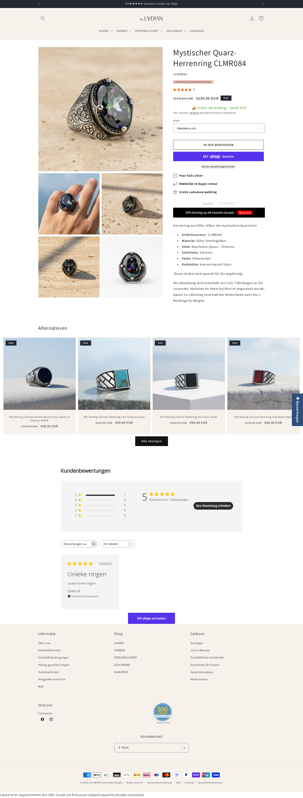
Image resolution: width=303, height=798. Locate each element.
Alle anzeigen (151, 441)
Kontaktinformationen (210, 782)
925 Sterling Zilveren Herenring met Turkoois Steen (114, 417)
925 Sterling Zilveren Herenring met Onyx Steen (188, 417)
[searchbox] (75, 544)
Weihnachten (199, 679)
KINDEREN (121, 672)
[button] (42, 18)
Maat (176, 120)
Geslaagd (196, 643)
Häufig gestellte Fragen (53, 665)
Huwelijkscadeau (201, 672)
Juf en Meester (200, 650)
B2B (40, 686)
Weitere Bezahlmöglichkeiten (218, 166)
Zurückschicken (48, 672)
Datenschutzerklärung (159, 782)
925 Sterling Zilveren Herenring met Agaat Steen (263, 417)
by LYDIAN (95, 782)
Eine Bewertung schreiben (213, 506)
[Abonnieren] (183, 748)
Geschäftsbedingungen (53, 657)
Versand (194, 112)
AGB (178, 782)
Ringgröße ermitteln (52, 679)
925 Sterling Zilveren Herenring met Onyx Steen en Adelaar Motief (39, 418)
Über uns (44, 643)
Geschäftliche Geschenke (207, 657)
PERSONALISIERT (125, 657)
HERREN (119, 650)
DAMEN (119, 643)
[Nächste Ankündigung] (263, 4)
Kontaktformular (49, 650)
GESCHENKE (122, 665)
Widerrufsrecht (134, 782)
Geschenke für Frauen (205, 665)
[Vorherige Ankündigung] (39, 4)
